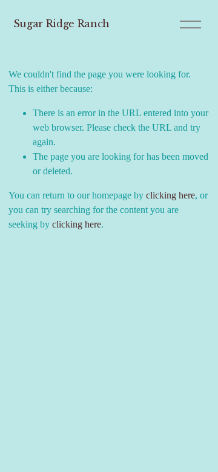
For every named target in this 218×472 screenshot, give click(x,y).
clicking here (170, 195)
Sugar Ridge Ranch (61, 24)
